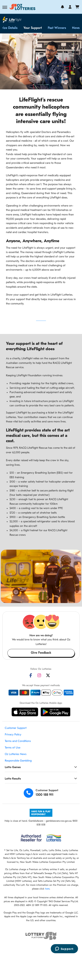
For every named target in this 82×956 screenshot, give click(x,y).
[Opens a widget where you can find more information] (64, 949)
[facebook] (30, 675)
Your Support (32, 28)
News (76, 28)
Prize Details (9, 28)
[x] (48, 675)
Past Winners (57, 28)
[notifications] (62, 7)
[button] (4, 7)
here (47, 889)
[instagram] (39, 675)
